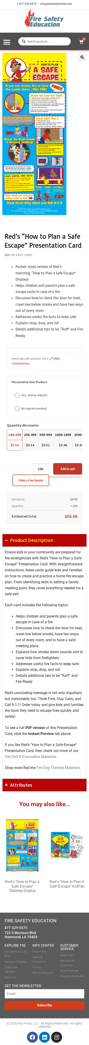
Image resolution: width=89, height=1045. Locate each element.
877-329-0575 (16, 928)
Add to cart (67, 468)
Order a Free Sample (30, 480)
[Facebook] (32, 1037)
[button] (82, 57)
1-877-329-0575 (27, 4)
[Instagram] (56, 1037)
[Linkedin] (44, 1037)
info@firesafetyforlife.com (56, 4)
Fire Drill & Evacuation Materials (30, 757)
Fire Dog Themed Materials (58, 768)
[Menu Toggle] (6, 42)
